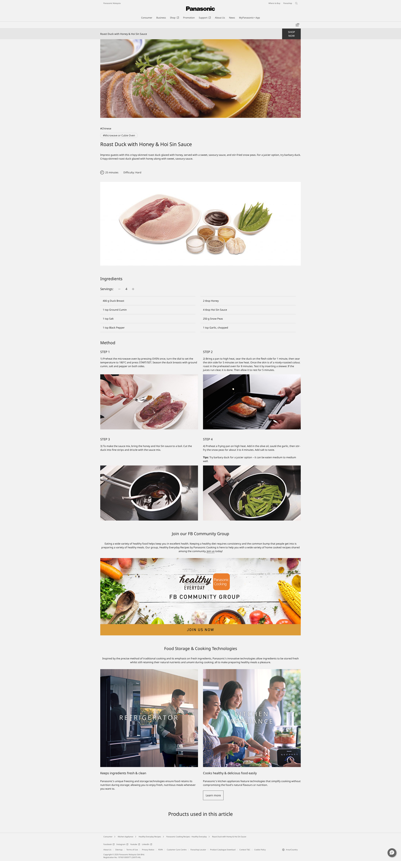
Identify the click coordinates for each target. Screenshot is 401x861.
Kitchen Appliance (125, 836)
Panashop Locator (198, 849)
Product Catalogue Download (222, 849)
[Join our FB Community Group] (200, 560)
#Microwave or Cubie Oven (119, 135)
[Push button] (119, 289)
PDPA (160, 849)
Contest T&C (244, 849)
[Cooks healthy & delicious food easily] (252, 671)
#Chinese (105, 128)
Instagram (120, 844)
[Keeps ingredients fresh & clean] (149, 718)
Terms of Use (132, 849)
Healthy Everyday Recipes (150, 836)
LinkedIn (145, 844)
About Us (107, 849)
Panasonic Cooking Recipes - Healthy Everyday (186, 836)
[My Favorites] (297, 24)
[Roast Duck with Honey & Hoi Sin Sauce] (200, 78)
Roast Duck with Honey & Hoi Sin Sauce (229, 836)
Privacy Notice (148, 849)
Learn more (213, 795)
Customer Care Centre (177, 849)
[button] (392, 852)
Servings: (106, 289)
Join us (211, 551)
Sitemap (118, 849)
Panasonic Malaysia (112, 3)
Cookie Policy (260, 849)
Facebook (107, 844)
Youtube (133, 844)
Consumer (107, 836)
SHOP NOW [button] (291, 33)
